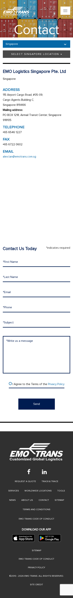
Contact (44, 500)
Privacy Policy (56, 384)
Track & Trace (50, 481)
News (12, 500)
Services (13, 490)
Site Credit (36, 584)
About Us (27, 500)
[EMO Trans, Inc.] (16, 11)
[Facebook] (28, 471)
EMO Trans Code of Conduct (36, 518)
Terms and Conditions (36, 509)
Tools (61, 490)
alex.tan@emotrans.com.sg (19, 156)
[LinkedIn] (44, 471)
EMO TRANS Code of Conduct (36, 559)
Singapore (12, 44)
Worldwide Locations (38, 490)
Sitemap (59, 500)
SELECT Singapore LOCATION (35, 54)
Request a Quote (25, 481)
